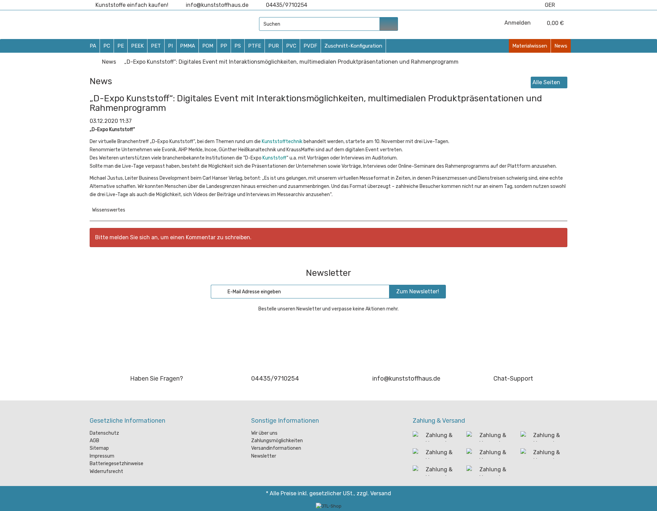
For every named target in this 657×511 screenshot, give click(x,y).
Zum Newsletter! (417, 291)
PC (106, 46)
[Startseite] (92, 62)
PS (237, 46)
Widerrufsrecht (106, 471)
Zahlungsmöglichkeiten (277, 441)
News (560, 46)
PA (93, 46)
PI (170, 46)
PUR (273, 46)
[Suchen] (389, 24)
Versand (380, 493)
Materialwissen (529, 46)
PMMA (187, 46)
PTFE (254, 46)
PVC (291, 46)
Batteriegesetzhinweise (116, 464)
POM (207, 46)
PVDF (310, 46)
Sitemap (99, 448)
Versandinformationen (276, 448)
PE (120, 46)
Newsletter (263, 456)
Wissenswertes (108, 210)
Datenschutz (104, 433)
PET (156, 46)
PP (223, 46)
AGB (94, 441)
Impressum (102, 456)
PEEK (137, 46)
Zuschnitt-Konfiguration (353, 46)
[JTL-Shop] (328, 506)
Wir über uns (264, 433)
